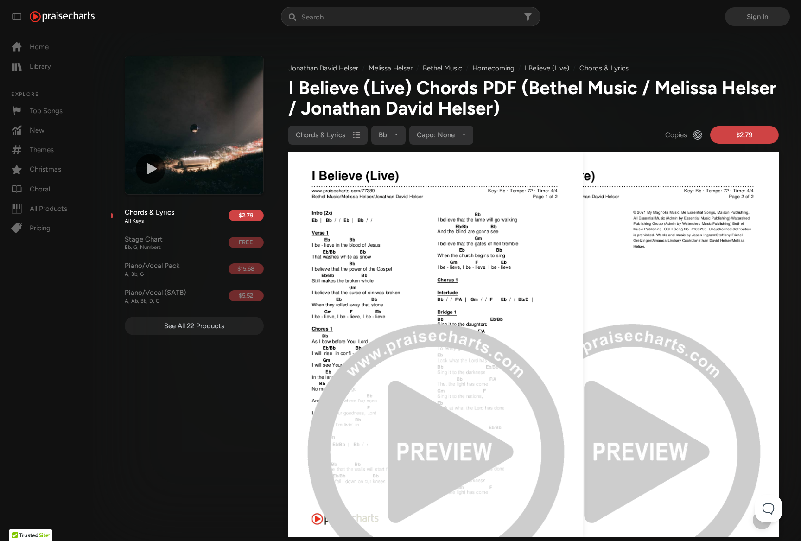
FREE (246, 242)
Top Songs (46, 111)
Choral (40, 189)
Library (40, 66)
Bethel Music (442, 68)
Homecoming (493, 68)
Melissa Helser (391, 68)
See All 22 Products (194, 326)
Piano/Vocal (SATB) (155, 296)
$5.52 (246, 295)
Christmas (45, 169)
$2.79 (246, 215)
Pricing (40, 228)
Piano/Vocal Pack (152, 269)
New (37, 130)
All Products (48, 208)
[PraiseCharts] (62, 16)
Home (39, 47)
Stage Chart (144, 243)
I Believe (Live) (547, 68)
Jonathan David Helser (323, 68)
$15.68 (245, 268)
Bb (384, 135)
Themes (42, 150)
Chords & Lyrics (149, 216)
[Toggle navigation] (16, 16)
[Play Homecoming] (150, 169)
